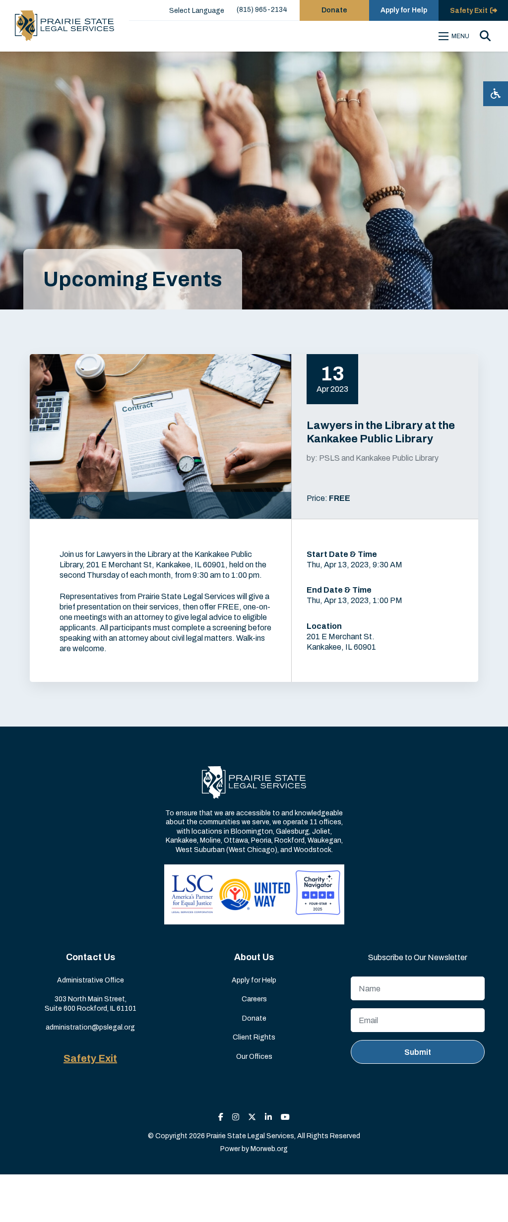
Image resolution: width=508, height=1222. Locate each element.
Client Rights (254, 1037)
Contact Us (90, 957)
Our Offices (254, 1056)
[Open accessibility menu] (495, 93)
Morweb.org (269, 1149)
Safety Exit (90, 1058)
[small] (220, 1117)
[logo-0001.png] (64, 26)
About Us (254, 957)
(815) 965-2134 (262, 9)
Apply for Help (404, 10)
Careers (254, 999)
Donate (334, 10)
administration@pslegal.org (90, 1027)
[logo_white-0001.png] (254, 782)
